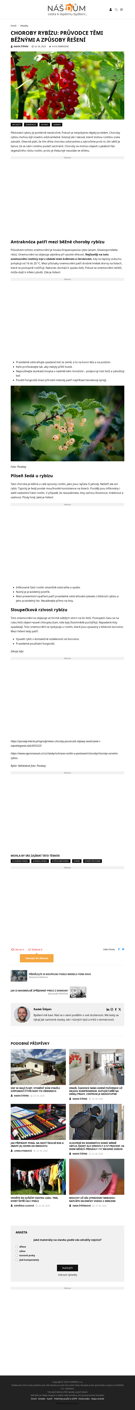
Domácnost (31, 124)
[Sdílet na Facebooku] (119, 950)
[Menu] (121, 9)
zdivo (22, 1251)
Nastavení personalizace (67, 1403)
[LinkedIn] (108, 1009)
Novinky (44, 124)
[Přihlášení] (110, 9)
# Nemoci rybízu (40, 861)
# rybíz (77, 861)
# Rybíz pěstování (92, 861)
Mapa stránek (97, 1398)
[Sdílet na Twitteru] (123, 950)
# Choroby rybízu (20, 861)
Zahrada (57, 124)
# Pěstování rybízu (60, 861)
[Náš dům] (67, 9)
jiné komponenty (29, 1260)
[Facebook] (115, 1009)
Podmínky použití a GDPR (65, 1398)
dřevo (22, 1246)
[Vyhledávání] (116, 9)
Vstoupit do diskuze (36, 958)
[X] (119, 1009)
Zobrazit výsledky (67, 1274)
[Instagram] (111, 1009)
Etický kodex (84, 1398)
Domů (34, 1398)
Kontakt (41, 1398)
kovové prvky (27, 1255)
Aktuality (16, 124)
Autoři (49, 1398)
